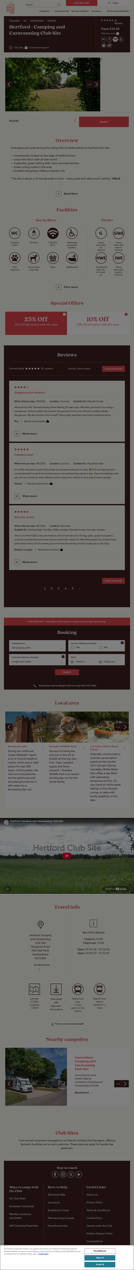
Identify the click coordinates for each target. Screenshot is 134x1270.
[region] (67, 1257)
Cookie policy (43, 1254)
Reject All (100, 1258)
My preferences (100, 1251)
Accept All (100, 1264)
